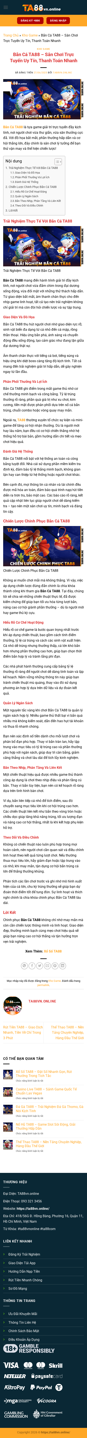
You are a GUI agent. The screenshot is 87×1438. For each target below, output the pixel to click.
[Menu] (5, 7)
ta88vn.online (62, 72)
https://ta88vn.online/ (33, 1209)
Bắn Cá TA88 (13, 127)
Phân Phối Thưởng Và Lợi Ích (32, 177)
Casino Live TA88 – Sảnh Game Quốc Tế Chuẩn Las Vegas (46, 1091)
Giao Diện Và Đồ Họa (27, 172)
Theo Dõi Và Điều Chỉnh (29, 205)
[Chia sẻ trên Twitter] (39, 965)
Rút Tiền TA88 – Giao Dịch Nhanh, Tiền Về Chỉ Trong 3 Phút (23, 1032)
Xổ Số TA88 (53, 951)
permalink (43, 985)
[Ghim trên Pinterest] (55, 965)
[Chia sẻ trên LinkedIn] (62, 965)
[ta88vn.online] (43, 7)
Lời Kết (13, 210)
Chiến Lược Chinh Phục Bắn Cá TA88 (33, 187)
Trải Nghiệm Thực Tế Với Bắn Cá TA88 (33, 168)
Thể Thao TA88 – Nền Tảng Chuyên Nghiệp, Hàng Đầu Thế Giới (67, 1032)
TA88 (21, 420)
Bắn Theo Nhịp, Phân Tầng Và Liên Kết (38, 200)
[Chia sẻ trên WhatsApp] (24, 965)
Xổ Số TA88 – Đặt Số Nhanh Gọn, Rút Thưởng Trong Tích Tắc (44, 1074)
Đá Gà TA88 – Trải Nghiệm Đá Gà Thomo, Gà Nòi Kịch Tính (49, 1109)
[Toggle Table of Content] (56, 161)
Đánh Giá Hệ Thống (26, 181)
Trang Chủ (11, 35)
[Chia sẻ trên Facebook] (32, 965)
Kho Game (30, 35)
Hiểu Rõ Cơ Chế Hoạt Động (31, 191)
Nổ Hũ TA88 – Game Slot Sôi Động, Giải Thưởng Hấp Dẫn (45, 1126)
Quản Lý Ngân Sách (26, 196)
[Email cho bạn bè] (47, 965)
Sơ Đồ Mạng (17, 1289)
